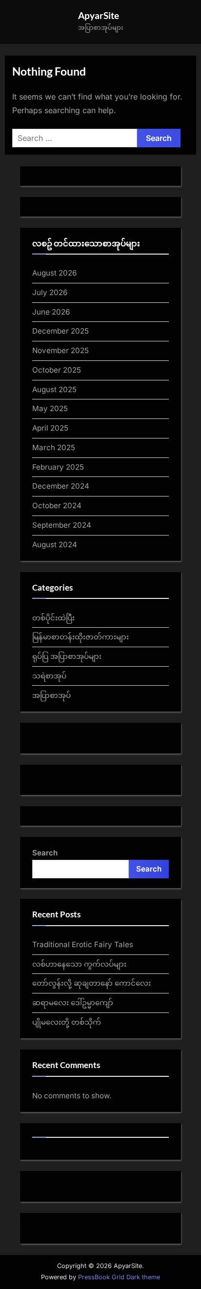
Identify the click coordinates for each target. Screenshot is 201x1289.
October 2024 (56, 505)
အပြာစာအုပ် (51, 695)
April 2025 (50, 428)
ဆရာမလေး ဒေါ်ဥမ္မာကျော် (72, 1002)
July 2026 (49, 292)
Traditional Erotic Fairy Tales (82, 944)
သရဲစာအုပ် (49, 675)
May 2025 (50, 408)
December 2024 (60, 486)
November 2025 (60, 350)
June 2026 (51, 312)
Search (45, 852)
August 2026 (54, 273)
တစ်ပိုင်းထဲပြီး (53, 617)
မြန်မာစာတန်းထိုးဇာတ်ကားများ (80, 636)
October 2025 (56, 370)
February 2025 (58, 467)
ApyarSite (98, 15)
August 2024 (54, 544)
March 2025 (53, 447)
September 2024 (61, 525)
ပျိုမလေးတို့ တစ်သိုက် (66, 1022)
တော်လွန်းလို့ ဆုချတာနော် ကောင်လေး (91, 983)
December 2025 (60, 331)
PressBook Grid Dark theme (119, 1277)
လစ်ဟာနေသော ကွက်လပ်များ (79, 964)
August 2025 (54, 389)
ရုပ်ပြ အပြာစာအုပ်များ (66, 656)
